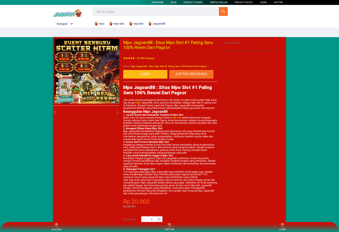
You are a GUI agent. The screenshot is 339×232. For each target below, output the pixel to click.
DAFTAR (278, 2)
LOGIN (263, 2)
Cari (223, 11)
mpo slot (176, 117)
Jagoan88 (157, 2)
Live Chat (56, 229)
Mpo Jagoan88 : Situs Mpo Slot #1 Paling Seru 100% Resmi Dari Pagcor (169, 66)
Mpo (138, 102)
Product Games (193, 2)
